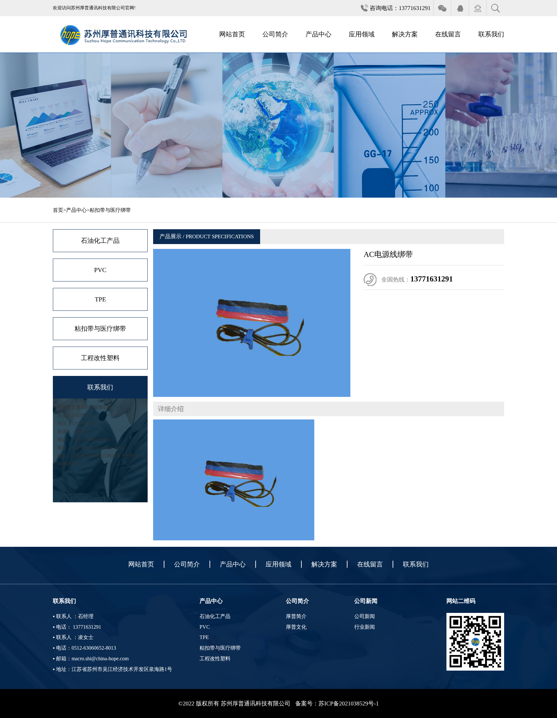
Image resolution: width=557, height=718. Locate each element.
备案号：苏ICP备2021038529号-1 (337, 703)
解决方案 (405, 34)
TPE (100, 299)
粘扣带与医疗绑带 (110, 210)
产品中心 (318, 34)
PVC (100, 269)
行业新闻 (364, 627)
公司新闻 (364, 616)
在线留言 (448, 34)
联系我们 (491, 34)
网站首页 (232, 34)
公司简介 (275, 34)
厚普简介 (296, 616)
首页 (58, 210)
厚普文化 (296, 627)
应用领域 (362, 34)
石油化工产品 (100, 240)
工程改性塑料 (100, 357)
